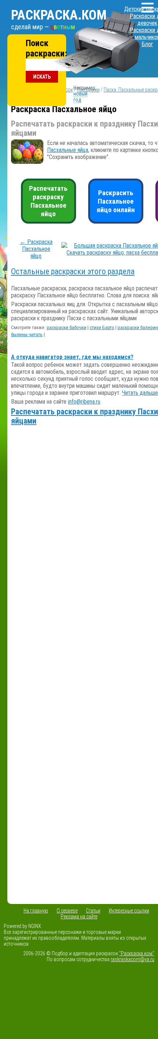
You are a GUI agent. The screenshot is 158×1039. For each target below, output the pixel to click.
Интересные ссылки (129, 911)
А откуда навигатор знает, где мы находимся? (72, 356)
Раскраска (59, 15)
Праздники (88, 90)
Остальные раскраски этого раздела (72, 271)
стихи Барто (102, 327)
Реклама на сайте (79, 916)
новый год (80, 97)
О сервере (67, 911)
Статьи (93, 911)
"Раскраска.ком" (136, 953)
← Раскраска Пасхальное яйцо (36, 248)
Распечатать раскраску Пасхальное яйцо (48, 201)
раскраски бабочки (66, 327)
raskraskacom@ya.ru (132, 959)
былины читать (27, 334)
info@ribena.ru (84, 401)
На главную (36, 911)
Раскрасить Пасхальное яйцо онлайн (116, 201)
